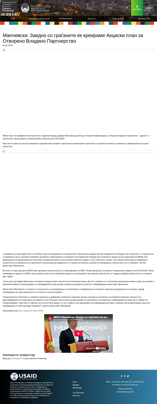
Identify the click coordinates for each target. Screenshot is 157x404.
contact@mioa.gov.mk (125, 392)
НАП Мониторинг (65, 19)
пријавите (17, 358)
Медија (76, 385)
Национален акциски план (39, 19)
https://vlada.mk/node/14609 (30, 311)
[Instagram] (124, 376)
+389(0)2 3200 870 (125, 389)
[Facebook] (122, 376)
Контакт (76, 395)
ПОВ (13, 19)
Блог (75, 382)
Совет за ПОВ (117, 19)
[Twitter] (128, 376)
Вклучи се (91, 19)
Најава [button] (137, 9)
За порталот (78, 393)
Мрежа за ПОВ (144, 19)
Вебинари (77, 388)
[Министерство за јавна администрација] (9, 7)
